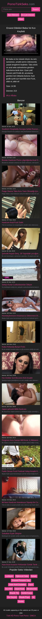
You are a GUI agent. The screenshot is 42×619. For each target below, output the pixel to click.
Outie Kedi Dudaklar (17, 585)
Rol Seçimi (12, 597)
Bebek (34, 576)
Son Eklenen (13, 15)
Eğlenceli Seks (22, 576)
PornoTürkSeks (21, 4)
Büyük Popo (24, 597)
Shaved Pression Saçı (21, 580)
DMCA (33, 616)
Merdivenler (32, 589)
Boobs (21, 601)
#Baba (13, 96)
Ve (33, 597)
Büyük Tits (14, 593)
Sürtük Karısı (26, 593)
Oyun (31, 585)
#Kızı (8, 96)
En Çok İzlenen (27, 15)
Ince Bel (8, 589)
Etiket (21, 19)
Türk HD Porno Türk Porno (17, 616)
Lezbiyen (9, 576)
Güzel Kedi (19, 589)
